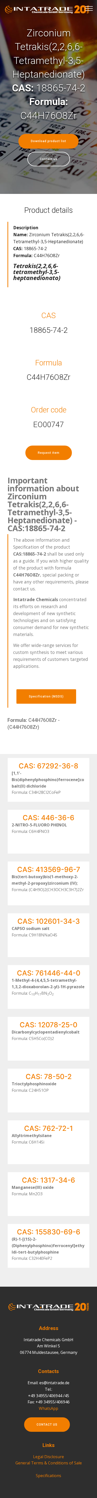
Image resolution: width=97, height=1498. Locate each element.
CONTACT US (47, 1424)
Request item (48, 453)
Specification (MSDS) (46, 696)
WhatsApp (48, 1408)
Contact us (48, 159)
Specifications (48, 1475)
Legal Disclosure (48, 1456)
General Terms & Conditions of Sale (48, 1463)
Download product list (48, 141)
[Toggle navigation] (89, 8)
